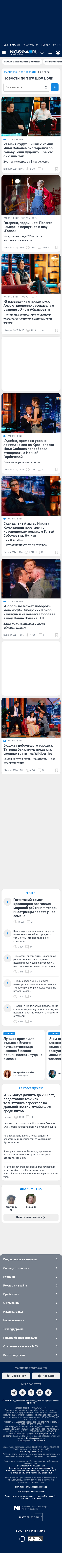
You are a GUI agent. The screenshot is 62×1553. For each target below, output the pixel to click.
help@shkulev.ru (38, 1441)
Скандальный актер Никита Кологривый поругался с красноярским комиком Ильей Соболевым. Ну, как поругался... (28, 531)
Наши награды (13, 1311)
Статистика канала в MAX (20, 1346)
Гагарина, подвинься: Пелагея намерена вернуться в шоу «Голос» (28, 227)
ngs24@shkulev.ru (45, 1433)
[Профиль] (58, 52)
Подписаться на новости (20, 1259)
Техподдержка (13, 1329)
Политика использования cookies (31, 1487)
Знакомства (30, 45)
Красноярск (10, 72)
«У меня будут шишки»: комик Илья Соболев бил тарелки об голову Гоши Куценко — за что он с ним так (28, 150)
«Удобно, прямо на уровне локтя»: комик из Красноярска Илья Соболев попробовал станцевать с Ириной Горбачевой (28, 449)
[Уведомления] (50, 52)
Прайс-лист (11, 1294)
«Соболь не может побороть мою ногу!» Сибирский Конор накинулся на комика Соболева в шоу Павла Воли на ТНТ (29, 612)
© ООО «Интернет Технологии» (31, 1531)
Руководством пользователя (31, 1466)
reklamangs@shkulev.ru (31, 1452)
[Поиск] (42, 52)
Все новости (28, 72)
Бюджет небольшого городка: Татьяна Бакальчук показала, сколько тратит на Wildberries (28, 749)
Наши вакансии (13, 1320)
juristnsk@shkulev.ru (35, 1438)
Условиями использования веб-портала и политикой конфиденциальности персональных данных (31, 1471)
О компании (11, 1303)
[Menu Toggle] (4, 52)
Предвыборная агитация (20, 1337)
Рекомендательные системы (31, 1491)
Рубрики (9, 1276)
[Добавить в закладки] (57, 169)
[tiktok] (48, 1392)
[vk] (22, 1392)
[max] (39, 1392)
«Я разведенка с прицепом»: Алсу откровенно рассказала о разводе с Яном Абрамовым (28, 305)
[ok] (31, 1392)
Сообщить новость (16, 1268)
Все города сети (14, 1355)
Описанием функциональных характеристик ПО (31, 1468)
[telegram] (14, 1392)
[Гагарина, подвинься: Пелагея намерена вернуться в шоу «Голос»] (31, 195)
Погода (45, 45)
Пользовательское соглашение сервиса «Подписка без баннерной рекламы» (31, 1497)
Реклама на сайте (15, 1285)
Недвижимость (11, 45)
